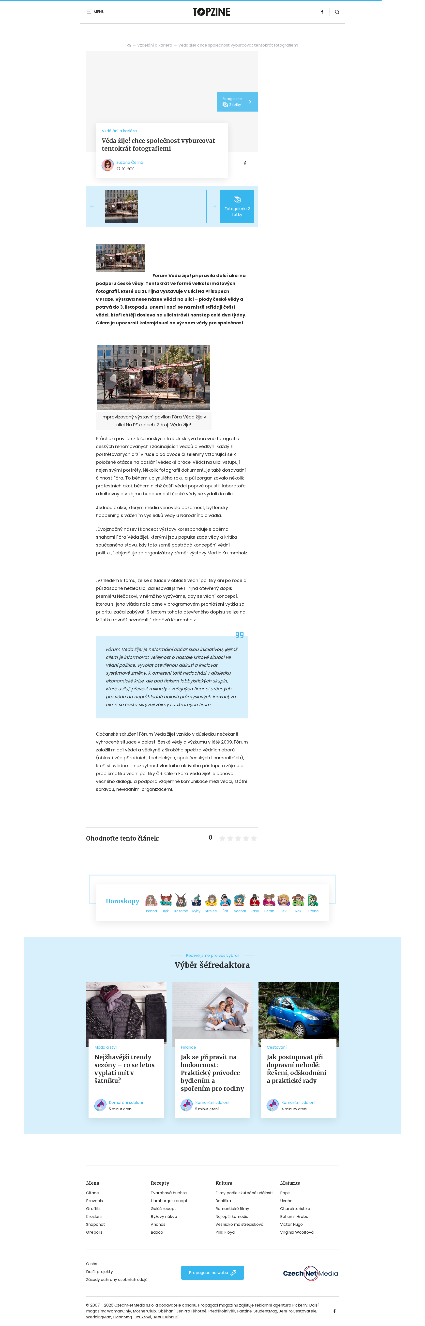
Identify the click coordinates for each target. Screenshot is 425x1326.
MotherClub (144, 1311)
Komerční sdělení (126, 1102)
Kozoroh (181, 911)
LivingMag (122, 1317)
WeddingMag (98, 1317)
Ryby (196, 911)
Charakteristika (295, 1208)
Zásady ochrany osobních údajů (117, 1279)
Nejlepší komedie (231, 1216)
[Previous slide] (96, 206)
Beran (269, 911)
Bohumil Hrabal (294, 1216)
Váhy (254, 911)
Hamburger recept (169, 1201)
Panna (151, 911)
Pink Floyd (225, 1232)
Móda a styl (105, 1047)
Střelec (211, 911)
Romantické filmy (232, 1208)
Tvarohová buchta (169, 1193)
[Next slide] (210, 206)
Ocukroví (142, 1317)
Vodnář (240, 911)
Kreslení (94, 1216)
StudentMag (265, 1311)
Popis (285, 1193)
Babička (223, 1201)
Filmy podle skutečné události (244, 1193)
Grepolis (94, 1232)
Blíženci (313, 911)
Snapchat (95, 1224)
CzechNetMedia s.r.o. (134, 1305)
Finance (188, 1047)
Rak (298, 911)
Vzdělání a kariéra (154, 45)
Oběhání (166, 1311)
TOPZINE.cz (129, 45)
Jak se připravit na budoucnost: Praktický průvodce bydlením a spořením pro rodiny (212, 1073)
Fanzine (244, 1311)
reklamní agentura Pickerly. (281, 1305)
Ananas (158, 1224)
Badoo (157, 1232)
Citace (92, 1193)
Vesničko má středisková (239, 1224)
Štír (225, 911)
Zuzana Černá (129, 162)
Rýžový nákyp (164, 1216)
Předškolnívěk (221, 1311)
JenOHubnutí (166, 1317)
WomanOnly (119, 1311)
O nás (91, 1264)
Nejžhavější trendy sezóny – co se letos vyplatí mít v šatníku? (124, 1069)
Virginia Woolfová (297, 1232)
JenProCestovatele (298, 1311)
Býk (166, 911)
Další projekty (99, 1272)
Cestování (277, 1047)
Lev (284, 911)
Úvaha (286, 1201)
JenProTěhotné (191, 1311)
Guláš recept (163, 1208)
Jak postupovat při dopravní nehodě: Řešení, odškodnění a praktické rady (296, 1069)
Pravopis (94, 1201)
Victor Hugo (291, 1224)
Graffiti (93, 1208)
